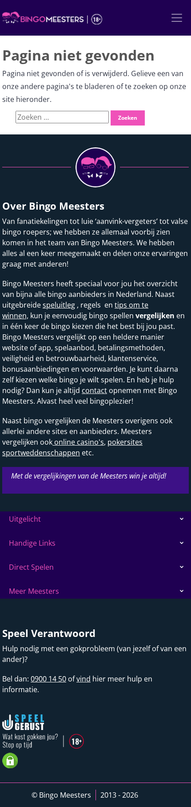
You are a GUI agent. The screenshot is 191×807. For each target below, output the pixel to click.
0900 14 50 (48, 679)
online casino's (78, 442)
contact (94, 390)
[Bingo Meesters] (52, 18)
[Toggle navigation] (177, 18)
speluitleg (59, 305)
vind (83, 679)
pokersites (125, 442)
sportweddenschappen (41, 453)
